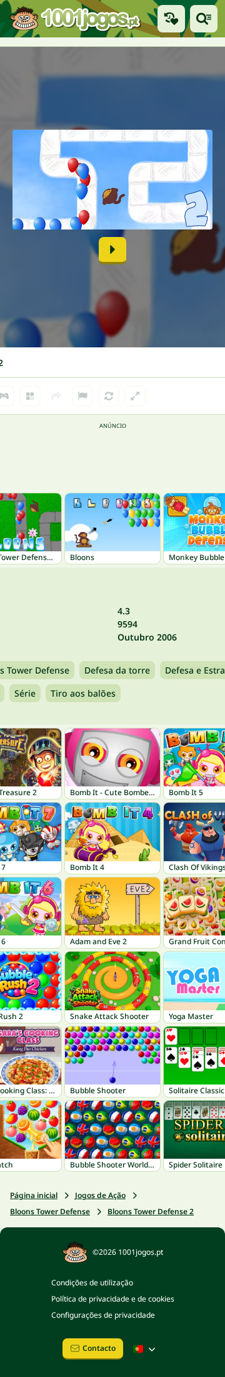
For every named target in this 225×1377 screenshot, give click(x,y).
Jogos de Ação (100, 1195)
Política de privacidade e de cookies (112, 1298)
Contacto (99, 1348)
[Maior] (135, 396)
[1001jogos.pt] (75, 18)
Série (25, 693)
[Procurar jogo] (204, 18)
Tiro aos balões (83, 693)
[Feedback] (82, 396)
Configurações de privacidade (103, 1315)
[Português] (145, 1349)
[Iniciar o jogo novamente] (108, 396)
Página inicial (34, 1195)
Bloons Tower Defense (50, 1211)
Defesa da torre (117, 670)
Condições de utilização (92, 1282)
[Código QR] (30, 396)
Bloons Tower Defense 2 (151, 1211)
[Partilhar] (56, 396)
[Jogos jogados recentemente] (171, 18)
